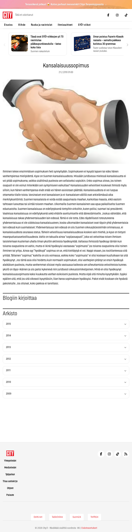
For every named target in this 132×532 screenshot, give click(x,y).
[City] (10, 453)
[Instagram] (117, 15)
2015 (8, 324)
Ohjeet (10, 488)
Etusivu (8, 24)
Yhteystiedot (10, 460)
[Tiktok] (126, 15)
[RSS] (125, 454)
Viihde (21, 24)
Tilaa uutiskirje (10, 481)
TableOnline (57, 517)
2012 (8, 359)
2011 (8, 370)
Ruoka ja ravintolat (41, 24)
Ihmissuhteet (65, 24)
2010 (8, 382)
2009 (8, 393)
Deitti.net (38, 517)
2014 (8, 335)
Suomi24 (77, 517)
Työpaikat (10, 474)
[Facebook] (108, 15)
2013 (8, 347)
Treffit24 (94, 517)
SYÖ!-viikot (84, 24)
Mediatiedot (10, 467)
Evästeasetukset (89, 528)
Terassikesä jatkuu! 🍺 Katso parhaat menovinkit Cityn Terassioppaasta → (66, 4)
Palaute (10, 495)
